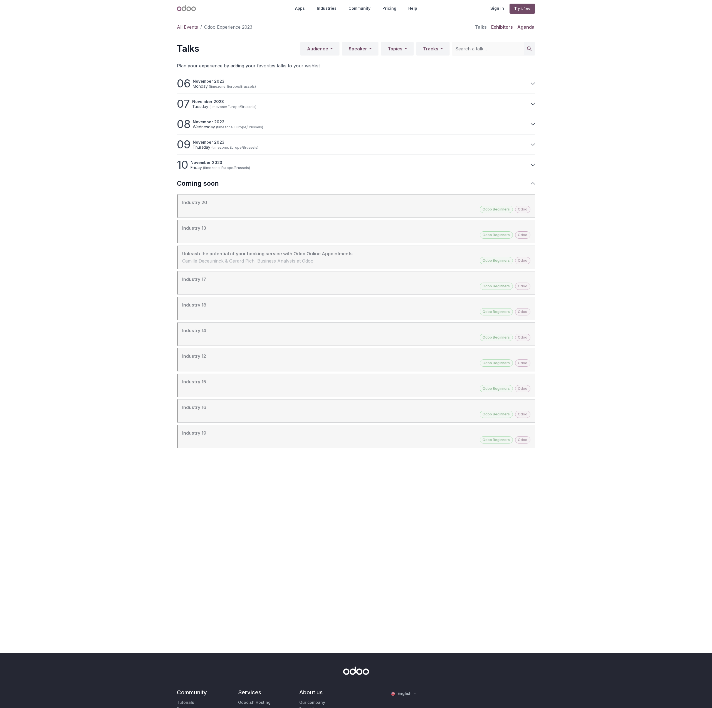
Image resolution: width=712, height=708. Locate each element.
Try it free (522, 8)
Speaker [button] (358, 49)
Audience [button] (318, 49)
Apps (300, 8)
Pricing (389, 8)
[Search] (529, 49)
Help (412, 8)
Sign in (497, 8)
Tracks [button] (431, 49)
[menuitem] (481, 27)
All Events (187, 27)
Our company (312, 702)
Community (359, 8)
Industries (327, 8)
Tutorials (185, 702)
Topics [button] (396, 49)
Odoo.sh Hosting (254, 702)
